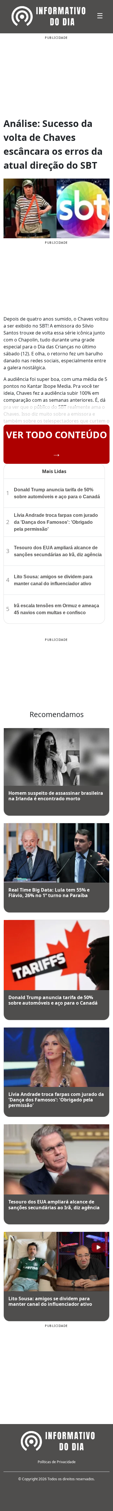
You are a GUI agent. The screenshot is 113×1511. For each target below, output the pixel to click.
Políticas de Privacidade (57, 1461)
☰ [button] (100, 15)
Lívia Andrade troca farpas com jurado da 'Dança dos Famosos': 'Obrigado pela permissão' (56, 522)
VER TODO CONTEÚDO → (56, 443)
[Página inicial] (56, 1440)
